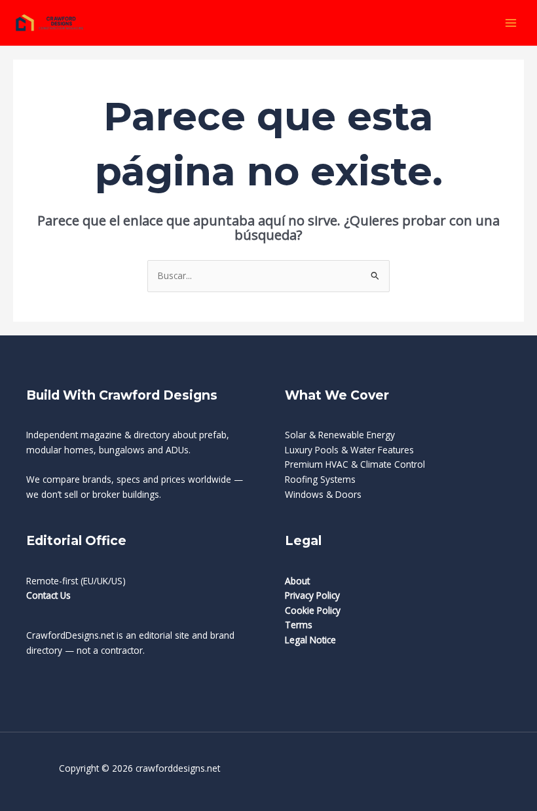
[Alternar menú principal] (511, 22)
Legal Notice (310, 639)
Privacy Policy (312, 595)
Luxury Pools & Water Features (349, 449)
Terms (298, 624)
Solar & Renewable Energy (340, 434)
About (297, 581)
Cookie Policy (313, 610)
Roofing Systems (320, 479)
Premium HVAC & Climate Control (355, 464)
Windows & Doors (323, 494)
